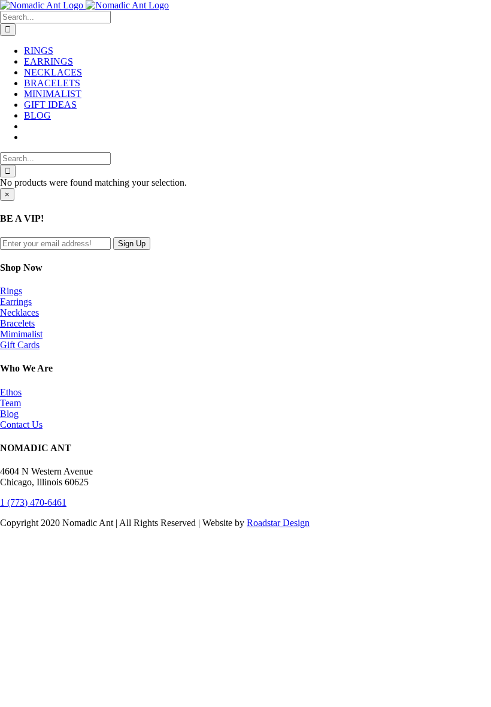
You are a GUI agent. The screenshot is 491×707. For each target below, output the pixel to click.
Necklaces (19, 312)
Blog (9, 414)
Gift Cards (20, 345)
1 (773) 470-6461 (33, 502)
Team (10, 403)
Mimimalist (21, 334)
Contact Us (21, 424)
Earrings (16, 302)
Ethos (11, 392)
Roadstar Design (278, 523)
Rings (11, 291)
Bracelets (17, 323)
